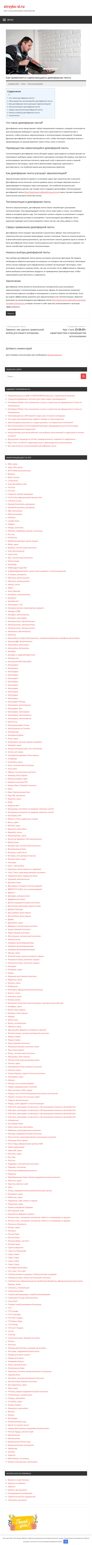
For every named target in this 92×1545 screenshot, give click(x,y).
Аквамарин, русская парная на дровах (25, 742)
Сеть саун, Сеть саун (17, 1271)
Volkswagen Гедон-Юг (17, 567)
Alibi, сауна (12, 464)
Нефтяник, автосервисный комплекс (24, 1130)
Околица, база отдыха (18, 1140)
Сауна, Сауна (13, 1254)
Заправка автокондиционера (21, 942)
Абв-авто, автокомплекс (19, 577)
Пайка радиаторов (16, 1147)
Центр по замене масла (18, 1425)
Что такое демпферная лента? (21, 98)
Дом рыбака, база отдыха (19, 912)
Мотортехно (13, 1120)
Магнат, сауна (14, 1063)
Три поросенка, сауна (17, 1384)
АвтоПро (12, 651)
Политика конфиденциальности (22, 1170)
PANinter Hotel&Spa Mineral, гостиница (25, 531)
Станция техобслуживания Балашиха (24, 1304)
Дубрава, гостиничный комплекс (23, 926)
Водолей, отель (15, 832)
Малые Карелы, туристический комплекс (26, 1073)
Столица (11, 1334)
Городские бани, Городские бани (22, 875)
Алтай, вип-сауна (15, 752)
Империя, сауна (15, 969)
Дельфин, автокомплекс (19, 896)
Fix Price (11, 487)
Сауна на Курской (15, 1247)
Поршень (12, 1173)
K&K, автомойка (15, 510)
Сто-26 (11, 1331)
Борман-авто (13, 805)
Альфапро (12, 758)
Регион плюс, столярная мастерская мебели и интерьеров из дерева (39, 1217)
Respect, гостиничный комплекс (22, 547)
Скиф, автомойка (15, 1291)
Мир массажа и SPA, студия (20, 1090)
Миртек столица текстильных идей (24, 1096)
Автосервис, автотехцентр (19, 715)
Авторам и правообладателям (21, 654)
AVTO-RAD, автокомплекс (19, 470)
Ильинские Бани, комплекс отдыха (23, 959)
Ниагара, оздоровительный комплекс (25, 1133)
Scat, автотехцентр (16, 551)
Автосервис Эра (15, 708)
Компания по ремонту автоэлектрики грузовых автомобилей (35, 1003)
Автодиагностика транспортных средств (26, 608)
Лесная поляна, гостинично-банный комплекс (28, 1033)
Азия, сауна (13, 738)
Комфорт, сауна (15, 1006)
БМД (10, 802)
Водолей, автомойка (17, 829)
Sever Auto (12, 554)
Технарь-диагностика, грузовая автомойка (27, 1348)
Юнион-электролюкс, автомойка (22, 1461)
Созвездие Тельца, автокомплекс (23, 1297)
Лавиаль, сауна (14, 1026)
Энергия (11, 1455)
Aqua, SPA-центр (15, 467)
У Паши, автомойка (16, 1398)
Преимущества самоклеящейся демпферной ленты (30, 101)
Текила (11, 1341)
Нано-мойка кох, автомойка (20, 1127)
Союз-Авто (12, 1301)
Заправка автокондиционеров (21, 949)
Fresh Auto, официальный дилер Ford (25, 497)
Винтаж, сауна (14, 825)
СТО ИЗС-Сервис (15, 1317)
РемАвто (12, 1230)
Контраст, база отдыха (18, 1013)
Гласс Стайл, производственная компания (26, 872)
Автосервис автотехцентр (19, 705)
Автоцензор (13, 731)
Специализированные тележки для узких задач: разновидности (37, 399)
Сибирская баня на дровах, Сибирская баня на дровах (32, 1274)
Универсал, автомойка (18, 1408)
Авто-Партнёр (14, 591)
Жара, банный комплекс (19, 932)
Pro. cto (11, 534)
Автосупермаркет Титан (18, 725)
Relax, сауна (13, 544)
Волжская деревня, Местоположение (25, 839)
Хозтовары (12, 1418)
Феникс (11, 1411)
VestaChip (12, 564)
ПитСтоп (11, 1160)
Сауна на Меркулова (17, 1250)
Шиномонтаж (14, 1435)
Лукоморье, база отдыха (19, 1056)
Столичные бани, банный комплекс (24, 1338)
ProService (12, 537)
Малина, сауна (14, 1070)
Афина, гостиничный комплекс (22, 772)
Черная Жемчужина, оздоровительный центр (28, 1428)
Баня (10, 788)
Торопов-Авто (14, 1374)
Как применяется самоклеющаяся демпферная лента (32, 446)
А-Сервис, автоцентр (17, 574)
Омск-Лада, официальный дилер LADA (25, 1143)
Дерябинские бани (16, 899)
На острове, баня (15, 1123)
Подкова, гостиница (17, 1167)
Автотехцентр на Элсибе (19, 728)
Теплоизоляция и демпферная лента (24, 106)
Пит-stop (11, 1157)
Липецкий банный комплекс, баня (23, 1046)
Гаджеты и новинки (16, 1483)
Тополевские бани (16, 1368)
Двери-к (11, 892)
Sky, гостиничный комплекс (20, 557)
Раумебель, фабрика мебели (21, 1214)
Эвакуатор (12, 1448)
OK (66, 1541)
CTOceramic (13, 480)
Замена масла (14, 939)
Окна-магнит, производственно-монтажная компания (32, 1137)
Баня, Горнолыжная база (19, 792)
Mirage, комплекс (16, 527)
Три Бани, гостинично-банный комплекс (26, 1378)
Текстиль (12, 1344)
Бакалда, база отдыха (17, 775)
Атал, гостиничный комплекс (21, 765)
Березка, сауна (14, 798)
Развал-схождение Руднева (20, 1207)
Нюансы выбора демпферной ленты (24, 112)
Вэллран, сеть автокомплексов (22, 855)
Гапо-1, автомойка (16, 865)
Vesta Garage (13, 561)
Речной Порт (13, 1234)
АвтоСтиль (12, 721)
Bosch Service (14, 477)
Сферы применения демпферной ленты (26, 109)
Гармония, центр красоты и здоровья (24, 869)
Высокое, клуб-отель (17, 852)
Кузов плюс (13, 1019)
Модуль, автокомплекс (18, 1100)
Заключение (14, 115)
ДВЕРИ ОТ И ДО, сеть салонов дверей (25, 889)
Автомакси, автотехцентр (19, 631)
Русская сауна (14, 1244)
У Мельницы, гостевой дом (20, 1394)
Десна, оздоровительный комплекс (24, 902)
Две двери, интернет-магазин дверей (25, 885)
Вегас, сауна (13, 822)
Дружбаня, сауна (15, 922)
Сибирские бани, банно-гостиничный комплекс (29, 1277)
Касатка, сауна (14, 983)
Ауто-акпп (12, 768)
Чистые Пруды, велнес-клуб (20, 1431)
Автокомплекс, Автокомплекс (21, 621)
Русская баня (14, 1237)
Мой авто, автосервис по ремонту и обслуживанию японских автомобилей (41, 1107)
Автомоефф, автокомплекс (20, 641)
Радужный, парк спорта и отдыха (22, 1200)
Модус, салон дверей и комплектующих (26, 1103)
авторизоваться (55, 355)
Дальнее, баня (14, 882)
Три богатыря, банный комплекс (22, 1381)
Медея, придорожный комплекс (22, 1086)
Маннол (11, 1080)
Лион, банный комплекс (19, 1043)
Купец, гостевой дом (17, 1023)
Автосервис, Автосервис (19, 711)
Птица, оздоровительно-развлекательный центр (30, 1190)
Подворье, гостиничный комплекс (23, 1163)
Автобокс (12, 598)
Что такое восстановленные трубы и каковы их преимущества (36, 419)
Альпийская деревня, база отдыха (23, 755)
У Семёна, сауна (15, 1401)
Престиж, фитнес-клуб (18, 1184)
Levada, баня (13, 521)
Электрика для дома (17, 1500)
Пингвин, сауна (14, 1153)
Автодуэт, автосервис (17, 618)
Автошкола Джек (15, 735)
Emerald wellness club (17, 484)
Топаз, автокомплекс (17, 1364)
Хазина (11, 1415)
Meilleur (11, 524)
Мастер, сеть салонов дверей (21, 1083)
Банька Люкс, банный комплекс (22, 785)
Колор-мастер (14, 999)
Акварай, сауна (14, 745)
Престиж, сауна (14, 1180)
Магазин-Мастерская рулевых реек (24, 1060)
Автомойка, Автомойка (18, 644)
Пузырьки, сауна (15, 1194)
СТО (10, 1307)
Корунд (11, 1016)
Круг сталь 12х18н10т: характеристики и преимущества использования (40, 442)
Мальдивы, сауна (15, 1076)
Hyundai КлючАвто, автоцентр (21, 504)
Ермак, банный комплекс (19, 929)
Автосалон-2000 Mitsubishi (19, 661)
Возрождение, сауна (17, 835)
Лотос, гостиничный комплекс (21, 1053)
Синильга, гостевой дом (19, 1287)
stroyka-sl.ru (14, 6)
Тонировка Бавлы (16, 1361)
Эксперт (11, 1451)
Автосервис (13, 664)
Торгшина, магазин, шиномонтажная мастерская (29, 1371)
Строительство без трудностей (21, 1496)
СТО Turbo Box (14, 1314)
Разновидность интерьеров (20, 1493)
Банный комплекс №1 (18, 782)
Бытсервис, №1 (15, 815)
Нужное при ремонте (17, 1490)
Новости (10, 313)
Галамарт (12, 862)
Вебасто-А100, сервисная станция (23, 819)
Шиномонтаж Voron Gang (19, 1441)
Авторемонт (13, 658)
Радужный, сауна (15, 1204)
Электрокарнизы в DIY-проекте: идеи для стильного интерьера (36, 415)
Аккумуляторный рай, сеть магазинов (25, 748)
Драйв (11, 919)
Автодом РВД (14, 611)
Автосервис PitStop (16, 701)
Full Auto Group (14, 500)
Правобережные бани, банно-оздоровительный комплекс (34, 1177)
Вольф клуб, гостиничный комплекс (24, 845)
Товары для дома (15, 1358)
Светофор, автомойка (17, 1267)
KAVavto (11, 517)
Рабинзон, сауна (15, 1197)
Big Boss (11, 474)
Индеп (11, 973)
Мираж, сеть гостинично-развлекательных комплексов (33, 1093)
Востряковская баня (17, 849)
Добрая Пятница (15, 909)
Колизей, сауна (14, 996)
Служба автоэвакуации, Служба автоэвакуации (29, 1294)
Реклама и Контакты (17, 1224)
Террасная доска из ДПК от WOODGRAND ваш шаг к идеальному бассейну (41, 395)
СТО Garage (13, 1311)
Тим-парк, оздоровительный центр (23, 1351)
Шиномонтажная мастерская (21, 1445)
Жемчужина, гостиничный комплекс (24, 936)
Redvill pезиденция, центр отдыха (23, 541)
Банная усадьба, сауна (17, 778)
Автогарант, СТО (15, 604)
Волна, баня (13, 842)
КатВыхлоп (13, 986)
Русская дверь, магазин (18, 1240)
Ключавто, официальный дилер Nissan (25, 989)
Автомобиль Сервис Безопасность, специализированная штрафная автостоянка (44, 638)
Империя (12, 966)
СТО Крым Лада (15, 1321)
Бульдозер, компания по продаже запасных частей (31, 808)
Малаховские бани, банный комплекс (25, 1066)
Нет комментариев (35, 84)
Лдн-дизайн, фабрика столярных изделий (27, 1029)
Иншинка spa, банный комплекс (22, 976)
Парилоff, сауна (15, 1150)
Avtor (23, 84)
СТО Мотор (13, 1324)
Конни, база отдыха (16, 1009)
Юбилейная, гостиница (18, 1458)
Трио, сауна (13, 1388)
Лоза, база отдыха (16, 1050)
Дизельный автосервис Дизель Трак (24, 906)
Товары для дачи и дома (19, 1354)
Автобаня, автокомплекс (19, 594)
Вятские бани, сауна (17, 859)
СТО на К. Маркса (15, 1328)
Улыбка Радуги (14, 1405)
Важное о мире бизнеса (18, 1480)
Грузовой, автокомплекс (19, 879)
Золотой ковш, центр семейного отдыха (26, 956)
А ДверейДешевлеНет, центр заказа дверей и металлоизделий (37, 571)
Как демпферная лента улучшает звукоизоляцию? (30, 104)
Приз (10, 1187)
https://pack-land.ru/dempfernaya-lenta (41, 192)
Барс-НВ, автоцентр (16, 795)
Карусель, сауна (15, 979)
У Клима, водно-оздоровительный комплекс (28, 1391)
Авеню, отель (14, 584)
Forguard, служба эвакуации (20, 494)
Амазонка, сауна (15, 762)
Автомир (12, 634)
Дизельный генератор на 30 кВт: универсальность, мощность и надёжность (41, 439)
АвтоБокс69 (13, 601)
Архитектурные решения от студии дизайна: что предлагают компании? (40, 422)
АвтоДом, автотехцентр (18, 614)
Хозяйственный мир (17, 1421)
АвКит (10, 587)
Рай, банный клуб (16, 1210)
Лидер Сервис (14, 1036)
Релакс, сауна (14, 1227)
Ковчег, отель (14, 993)
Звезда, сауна (14, 952)
